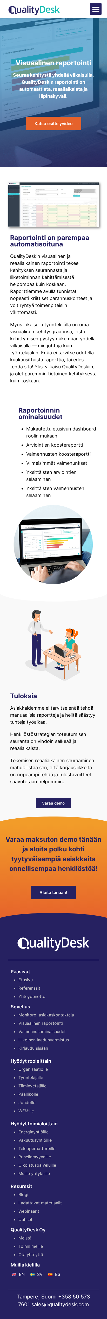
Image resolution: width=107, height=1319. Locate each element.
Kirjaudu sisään (33, 1048)
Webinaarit (28, 1211)
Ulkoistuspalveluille (37, 1165)
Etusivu (25, 979)
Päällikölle (28, 1094)
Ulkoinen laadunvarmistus (43, 1039)
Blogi (23, 1194)
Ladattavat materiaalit (40, 1202)
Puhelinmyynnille (34, 1156)
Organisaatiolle (33, 1069)
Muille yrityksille (34, 1173)
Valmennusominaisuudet (42, 1031)
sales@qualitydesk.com (60, 1304)
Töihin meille (30, 1246)
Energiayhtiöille (33, 1131)
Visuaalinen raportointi (40, 1023)
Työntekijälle (30, 1077)
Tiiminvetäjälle (32, 1085)
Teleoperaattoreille (36, 1148)
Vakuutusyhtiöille (35, 1140)
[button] (96, 9)
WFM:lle (26, 1110)
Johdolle (26, 1102)
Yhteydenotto (31, 996)
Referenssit (29, 988)
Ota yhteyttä (30, 1254)
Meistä (24, 1237)
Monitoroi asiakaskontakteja (46, 1014)
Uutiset (25, 1219)
